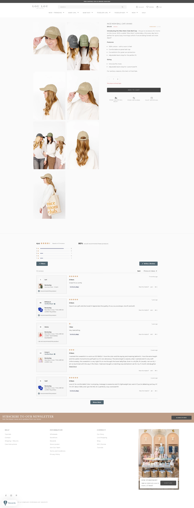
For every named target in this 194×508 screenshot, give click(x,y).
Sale (144, 12)
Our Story (100, 434)
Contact (8, 437)
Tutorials (8, 434)
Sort (139, 271)
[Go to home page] (40, 7)
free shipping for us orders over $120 (97, 1)
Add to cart (134, 90)
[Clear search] (122, 7)
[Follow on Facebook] (6, 495)
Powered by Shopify (39, 502)
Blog (98, 441)
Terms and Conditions (57, 451)
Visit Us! (168, 483)
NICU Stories (101, 444)
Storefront (53, 437)
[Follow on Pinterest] (16, 495)
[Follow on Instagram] (11, 495)
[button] (54, 248)
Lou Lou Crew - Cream (51, 287)
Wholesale (53, 434)
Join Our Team (55, 447)
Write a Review (150, 264)
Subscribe (181, 417)
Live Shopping (102, 437)
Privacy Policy (55, 454)
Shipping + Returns (11, 441)
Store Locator (55, 444)
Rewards (53, 441)
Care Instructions (11, 444)
